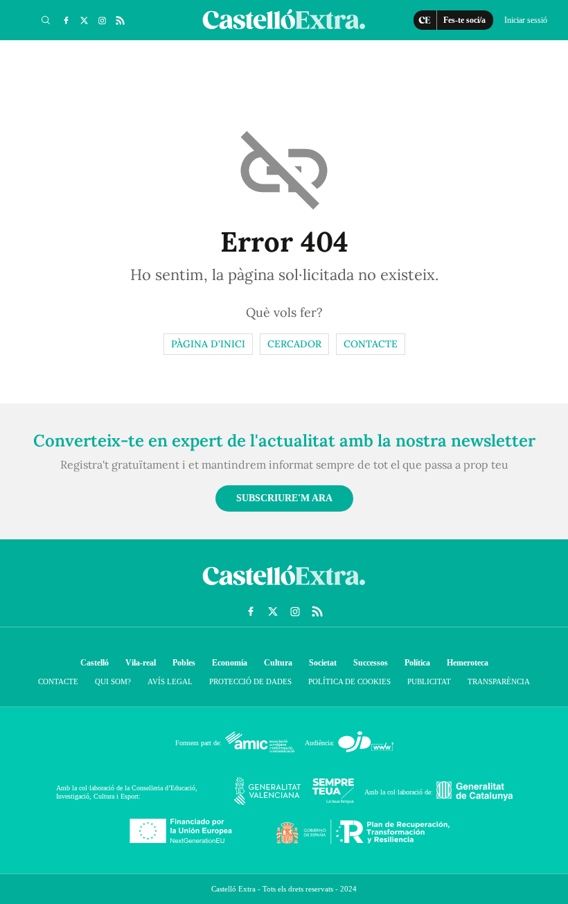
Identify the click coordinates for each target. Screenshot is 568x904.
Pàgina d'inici (208, 344)
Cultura (278, 663)
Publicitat (429, 681)
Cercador (294, 344)
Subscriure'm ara (284, 498)
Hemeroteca (467, 663)
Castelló (94, 663)
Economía (229, 663)
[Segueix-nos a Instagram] (102, 20)
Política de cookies (349, 681)
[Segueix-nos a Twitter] (84, 20)
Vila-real (140, 663)
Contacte (371, 344)
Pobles (183, 663)
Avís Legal (170, 681)
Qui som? (113, 681)
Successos (370, 663)
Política (417, 663)
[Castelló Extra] (284, 589)
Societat (323, 663)
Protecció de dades (250, 681)
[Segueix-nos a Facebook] (66, 20)
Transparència (499, 681)
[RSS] (120, 20)
